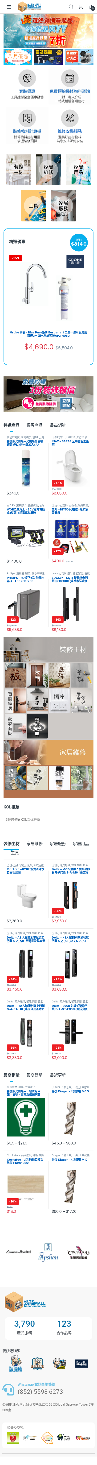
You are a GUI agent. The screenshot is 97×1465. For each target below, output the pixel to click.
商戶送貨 (82, 437)
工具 (15, 853)
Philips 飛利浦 (15, 573)
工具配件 (84, 1087)
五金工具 (66, 1087)
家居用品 (26, 437)
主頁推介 (70, 437)
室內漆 (73, 505)
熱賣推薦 (83, 505)
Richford (12, 865)
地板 (35, 1155)
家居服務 (58, 843)
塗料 (65, 505)
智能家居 (78, 573)
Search (71, 6)
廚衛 (27, 573)
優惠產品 (34, 425)
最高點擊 (34, 1075)
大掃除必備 (13, 437)
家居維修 (34, 843)
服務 (21, 1087)
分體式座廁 (25, 865)
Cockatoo (13, 1155)
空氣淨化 (30, 1087)
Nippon (56, 505)
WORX (11, 505)
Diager (56, 1087)
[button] (6, 29)
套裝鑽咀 (33, 505)
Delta (55, 865)
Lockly (56, 573)
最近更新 (58, 1075)
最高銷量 (58, 425)
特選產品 (11, 425)
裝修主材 (11, 843)
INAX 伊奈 (58, 437)
